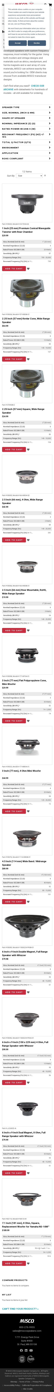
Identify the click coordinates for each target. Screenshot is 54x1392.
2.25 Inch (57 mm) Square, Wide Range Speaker (23, 411)
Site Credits (28, 1389)
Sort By (11, 175)
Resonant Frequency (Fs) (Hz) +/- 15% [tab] (23, 135)
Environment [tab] (10, 147)
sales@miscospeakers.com (27, 1330)
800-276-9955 (27, 1327)
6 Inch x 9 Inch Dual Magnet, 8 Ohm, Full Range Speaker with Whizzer (23, 1134)
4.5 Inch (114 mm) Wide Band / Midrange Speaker (24, 863)
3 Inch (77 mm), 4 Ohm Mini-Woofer (21, 770)
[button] (28, 268)
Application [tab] (10, 153)
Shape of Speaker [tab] (13, 118)
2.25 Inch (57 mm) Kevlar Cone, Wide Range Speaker (26, 320)
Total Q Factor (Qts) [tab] (16, 142)
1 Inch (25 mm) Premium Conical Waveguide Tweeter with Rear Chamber (26, 230)
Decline (37, 43)
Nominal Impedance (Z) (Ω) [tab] (18, 123)
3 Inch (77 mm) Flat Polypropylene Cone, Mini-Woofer (24, 682)
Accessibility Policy (12, 1385)
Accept (17, 43)
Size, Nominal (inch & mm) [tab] (18, 112)
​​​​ (22, 1350)
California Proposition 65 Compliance (37, 1385)
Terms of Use (24, 1382)
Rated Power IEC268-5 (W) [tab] (18, 129)
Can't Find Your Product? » (20, 1309)
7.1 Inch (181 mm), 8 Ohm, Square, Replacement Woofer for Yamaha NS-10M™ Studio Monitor (25, 1225)
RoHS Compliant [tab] (13, 158)
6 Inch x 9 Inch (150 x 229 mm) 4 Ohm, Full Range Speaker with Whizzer (25, 1044)
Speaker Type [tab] (10, 107)
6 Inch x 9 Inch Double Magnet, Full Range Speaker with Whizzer (25, 953)
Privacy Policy (38, 1382)
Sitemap (13, 1382)
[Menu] (3, 4)
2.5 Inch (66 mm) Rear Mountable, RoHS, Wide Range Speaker (24, 592)
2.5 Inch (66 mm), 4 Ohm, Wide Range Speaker (22, 501)
